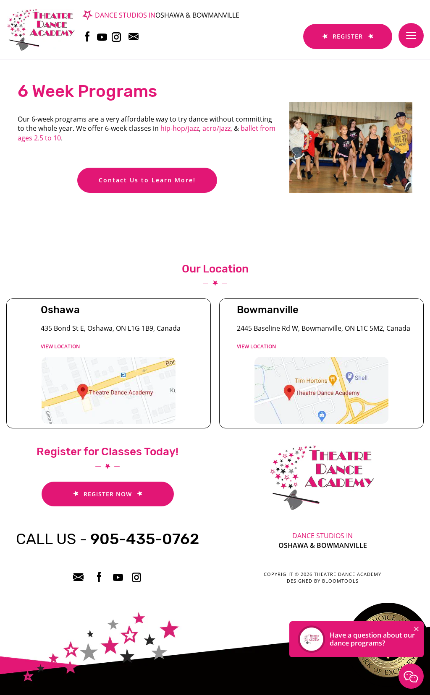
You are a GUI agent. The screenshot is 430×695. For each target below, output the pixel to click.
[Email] (135, 36)
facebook (87, 36)
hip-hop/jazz (179, 128)
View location (60, 346)
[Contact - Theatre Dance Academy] (411, 676)
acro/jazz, (217, 128)
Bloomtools (340, 581)
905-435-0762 (107, 539)
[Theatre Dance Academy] (41, 29)
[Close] (416, 628)
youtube (102, 36)
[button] (147, 180)
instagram (117, 36)
